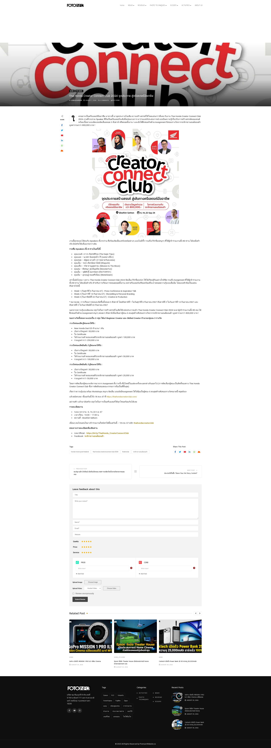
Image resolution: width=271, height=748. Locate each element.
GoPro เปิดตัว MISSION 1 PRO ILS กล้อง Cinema (85, 661)
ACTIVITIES (186, 5)
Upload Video (77, 588)
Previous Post (81, 469)
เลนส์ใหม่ (106, 717)
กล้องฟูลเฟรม (115, 706)
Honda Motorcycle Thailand (80, 452)
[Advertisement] (135, 27)
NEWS (130, 5)
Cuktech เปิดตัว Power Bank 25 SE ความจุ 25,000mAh (178, 661)
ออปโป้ (129, 711)
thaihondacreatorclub (144, 423)
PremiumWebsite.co (148, 744)
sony (105, 706)
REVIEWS (141, 5)
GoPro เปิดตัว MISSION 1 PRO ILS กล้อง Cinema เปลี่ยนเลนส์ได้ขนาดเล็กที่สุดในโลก (194, 697)
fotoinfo (121, 695)
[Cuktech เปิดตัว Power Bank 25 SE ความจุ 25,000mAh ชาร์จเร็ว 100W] (177, 724)
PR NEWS (122, 657)
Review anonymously (84, 593)
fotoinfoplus (107, 701)
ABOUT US (199, 5)
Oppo (126, 701)
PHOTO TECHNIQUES (157, 5)
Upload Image (77, 582)
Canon (105, 695)
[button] (196, 613)
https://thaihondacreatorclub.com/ (121, 396)
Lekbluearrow (76, 100)
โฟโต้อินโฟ (127, 717)
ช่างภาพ (106, 711)
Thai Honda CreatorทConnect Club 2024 (105, 452)
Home (122, 5)
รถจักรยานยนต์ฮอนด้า (140, 452)
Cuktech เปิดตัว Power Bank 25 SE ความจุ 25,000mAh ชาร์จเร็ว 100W (194, 724)
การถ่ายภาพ (127, 706)
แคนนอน (116, 717)
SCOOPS (173, 5)
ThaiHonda (125, 452)
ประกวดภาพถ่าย (118, 711)
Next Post (191, 470)
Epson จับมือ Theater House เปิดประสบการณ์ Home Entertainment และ (131, 662)
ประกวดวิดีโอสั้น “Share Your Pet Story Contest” (180, 473)
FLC (112, 695)
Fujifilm (118, 701)
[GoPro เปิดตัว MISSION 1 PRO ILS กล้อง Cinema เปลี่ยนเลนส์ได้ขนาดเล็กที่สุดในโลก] (177, 697)
